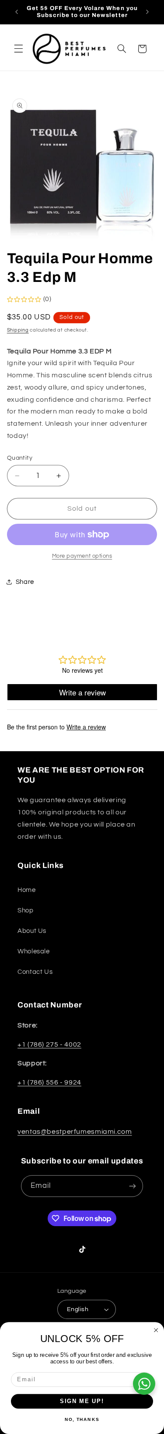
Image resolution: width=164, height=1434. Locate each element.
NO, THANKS (82, 1419)
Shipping (18, 330)
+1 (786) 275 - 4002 (49, 1044)
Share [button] (25, 582)
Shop (25, 910)
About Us (31, 931)
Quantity (19, 458)
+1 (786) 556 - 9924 (49, 1082)
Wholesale (33, 951)
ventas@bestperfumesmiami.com (74, 1131)
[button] (18, 49)
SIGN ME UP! (82, 1401)
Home (26, 890)
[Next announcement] (147, 11)
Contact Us (34, 972)
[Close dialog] (156, 1330)
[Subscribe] (132, 1186)
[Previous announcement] (16, 11)
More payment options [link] (82, 556)
